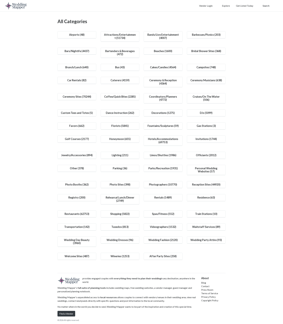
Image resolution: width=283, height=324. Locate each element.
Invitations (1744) (206, 139)
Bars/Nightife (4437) (77, 51)
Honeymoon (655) (120, 139)
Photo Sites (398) (120, 184)
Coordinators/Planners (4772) (163, 98)
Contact (205, 286)
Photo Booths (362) (77, 184)
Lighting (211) (120, 155)
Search (265, 5)
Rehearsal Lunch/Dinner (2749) (120, 199)
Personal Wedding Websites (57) (206, 170)
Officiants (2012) (206, 155)
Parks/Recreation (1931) (163, 168)
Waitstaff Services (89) (206, 226)
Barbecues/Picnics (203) (206, 34)
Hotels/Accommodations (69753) (163, 140)
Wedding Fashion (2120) (163, 240)
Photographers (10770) (163, 184)
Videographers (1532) (163, 226)
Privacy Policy (208, 296)
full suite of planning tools (92, 287)
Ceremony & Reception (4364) (163, 82)
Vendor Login (206, 5)
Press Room (207, 289)
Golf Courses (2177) (77, 139)
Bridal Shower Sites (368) (206, 51)
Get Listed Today (244, 5)
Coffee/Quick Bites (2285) (120, 96)
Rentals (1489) (163, 197)
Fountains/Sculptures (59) (163, 125)
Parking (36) (120, 168)
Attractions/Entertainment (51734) (120, 36)
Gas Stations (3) (206, 125)
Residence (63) (206, 197)
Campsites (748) (206, 67)
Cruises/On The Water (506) (206, 98)
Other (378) (77, 168)
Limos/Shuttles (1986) (163, 155)
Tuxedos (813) (120, 226)
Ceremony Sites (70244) (77, 96)
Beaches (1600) (163, 51)
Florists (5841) (120, 125)
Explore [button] (226, 5)
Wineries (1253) (120, 256)
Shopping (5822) (120, 213)
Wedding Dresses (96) (120, 240)
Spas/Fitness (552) (163, 213)
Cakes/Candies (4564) (163, 67)
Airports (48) (76, 34)
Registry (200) (76, 197)
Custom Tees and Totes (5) (77, 112)
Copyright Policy (209, 300)
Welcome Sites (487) (77, 256)
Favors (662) (76, 125)
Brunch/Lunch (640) (76, 67)
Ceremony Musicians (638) (206, 80)
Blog (203, 282)
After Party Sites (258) (163, 256)
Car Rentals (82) (76, 80)
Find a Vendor (66, 313)
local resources (108, 297)
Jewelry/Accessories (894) (77, 155)
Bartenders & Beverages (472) (120, 52)
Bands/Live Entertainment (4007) (163, 36)
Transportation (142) (76, 226)
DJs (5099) (206, 112)
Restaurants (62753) (77, 213)
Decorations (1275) (163, 112)
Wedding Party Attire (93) (206, 240)
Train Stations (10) (206, 213)
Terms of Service (209, 293)
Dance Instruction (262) (120, 112)
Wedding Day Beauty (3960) (77, 241)
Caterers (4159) (120, 80)
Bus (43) (120, 67)
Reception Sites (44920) (206, 184)
